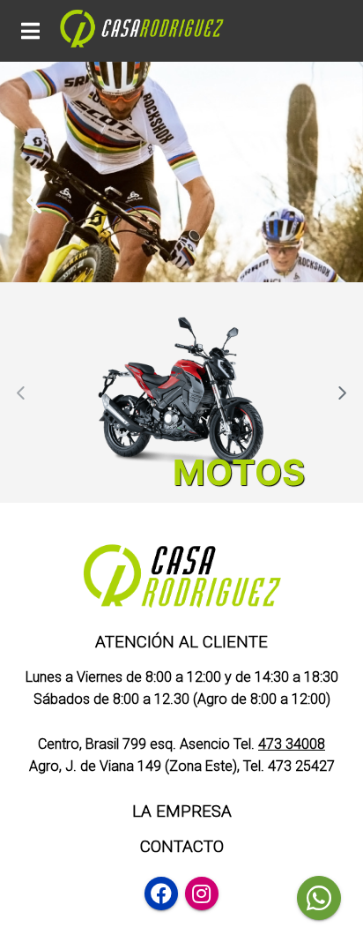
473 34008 (291, 744)
